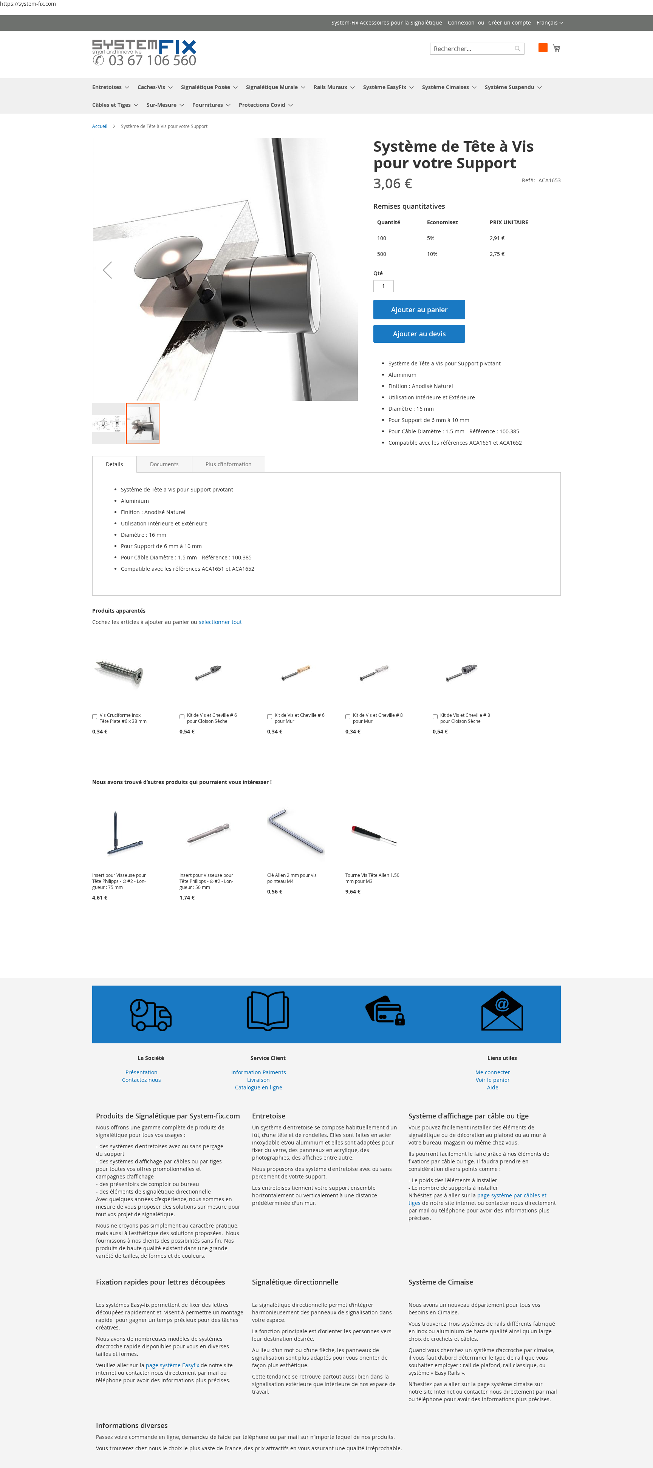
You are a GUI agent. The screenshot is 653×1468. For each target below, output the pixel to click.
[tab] (114, 464)
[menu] (326, 96)
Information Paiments (258, 1072)
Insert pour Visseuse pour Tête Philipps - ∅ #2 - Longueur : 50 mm (206, 881)
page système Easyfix (172, 1365)
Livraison (258, 1079)
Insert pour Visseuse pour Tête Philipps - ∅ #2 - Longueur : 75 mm (119, 881)
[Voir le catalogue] (268, 1029)
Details (114, 464)
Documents (164, 464)
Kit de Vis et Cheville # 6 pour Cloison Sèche (212, 718)
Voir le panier (493, 1079)
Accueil (99, 126)
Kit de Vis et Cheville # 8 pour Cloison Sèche (465, 718)
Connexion (461, 22)
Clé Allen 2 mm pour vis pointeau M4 (292, 878)
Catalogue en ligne (258, 1087)
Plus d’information (229, 464)
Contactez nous (141, 1079)
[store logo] (144, 54)
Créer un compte (509, 22)
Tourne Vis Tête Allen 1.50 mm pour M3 (372, 878)
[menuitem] (108, 87)
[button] (550, 23)
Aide (492, 1087)
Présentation (141, 1072)
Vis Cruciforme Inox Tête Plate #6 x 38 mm (123, 718)
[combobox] (477, 49)
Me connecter (492, 1072)
